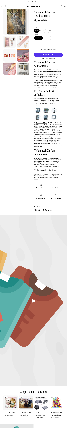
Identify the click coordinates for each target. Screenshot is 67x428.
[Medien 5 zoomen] (23, 55)
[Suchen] (5, 6)
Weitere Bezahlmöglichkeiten (48, 58)
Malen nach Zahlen (41, 123)
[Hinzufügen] (45, 407)
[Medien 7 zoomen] (23, 69)
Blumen (36, 179)
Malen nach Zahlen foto (45, 161)
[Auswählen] (15, 407)
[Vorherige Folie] (5, 403)
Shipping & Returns (42, 210)
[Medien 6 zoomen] (9, 69)
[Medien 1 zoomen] (16, 22)
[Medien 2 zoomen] (9, 42)
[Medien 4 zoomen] (9, 55)
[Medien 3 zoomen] (23, 42)
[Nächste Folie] (16, 403)
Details (37, 206)
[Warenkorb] (65, 6)
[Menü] (2, 6)
